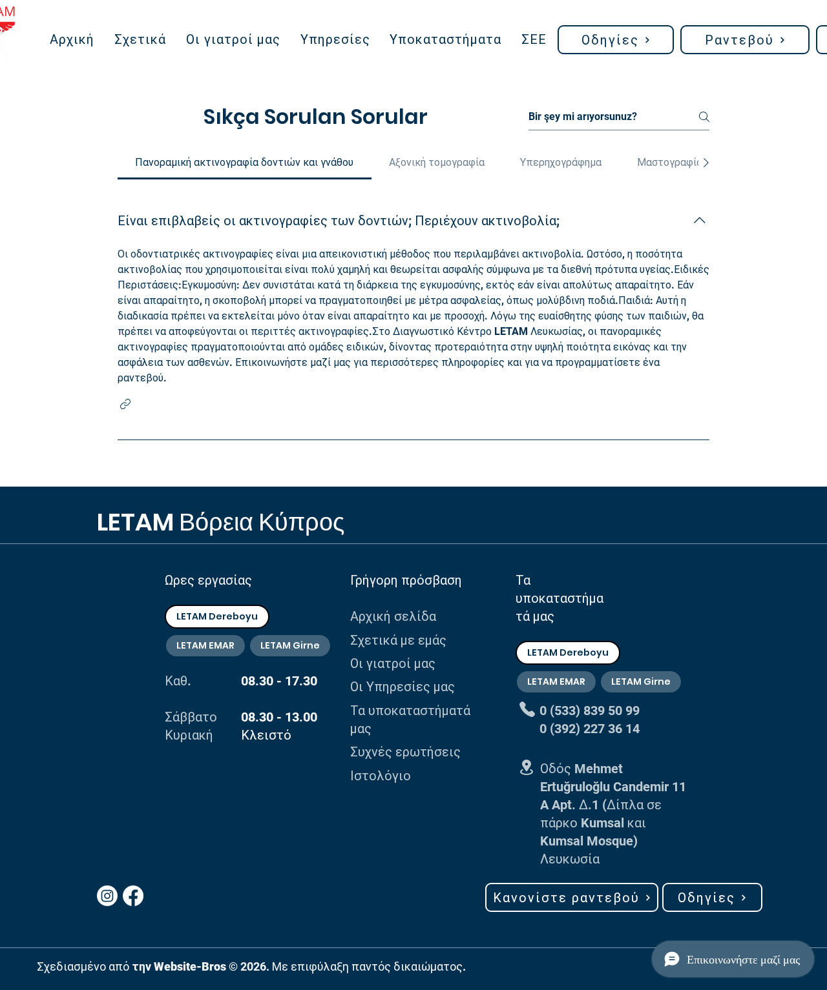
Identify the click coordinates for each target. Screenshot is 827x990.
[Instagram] (107, 895)
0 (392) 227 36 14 (589, 728)
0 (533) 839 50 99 (589, 710)
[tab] (245, 162)
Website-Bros (190, 966)
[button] (616, 39)
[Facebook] (133, 895)
